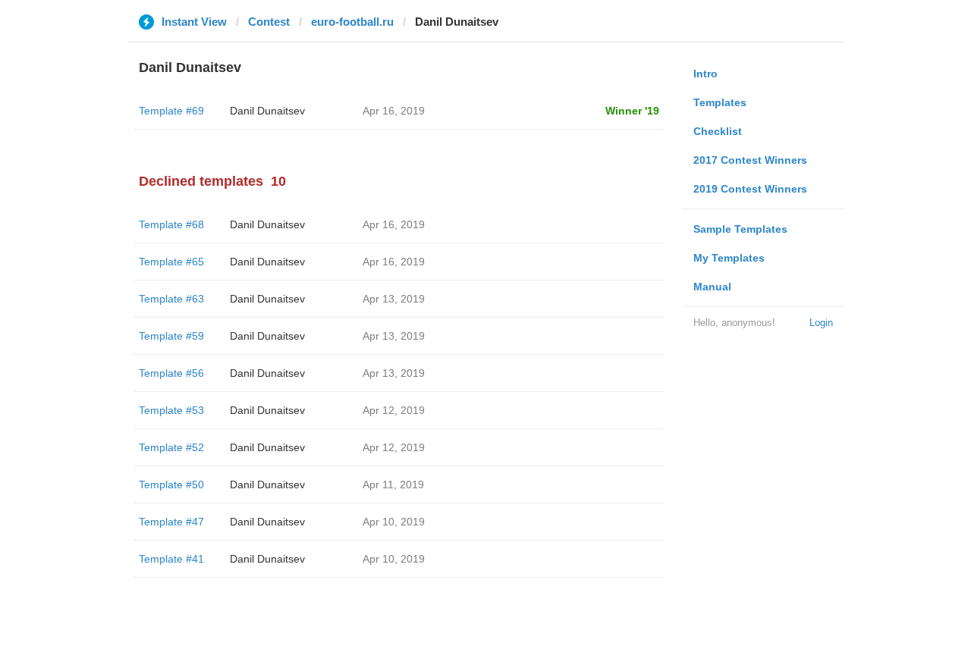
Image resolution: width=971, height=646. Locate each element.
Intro (705, 73)
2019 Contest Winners (750, 189)
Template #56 (171, 373)
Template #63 (171, 299)
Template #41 (171, 559)
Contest (269, 21)
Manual (712, 287)
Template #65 (171, 262)
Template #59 (171, 336)
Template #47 (171, 522)
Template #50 (171, 484)
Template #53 (171, 410)
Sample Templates (740, 229)
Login (821, 322)
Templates (719, 102)
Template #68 (171, 224)
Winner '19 (632, 111)
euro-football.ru (352, 21)
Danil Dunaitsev (267, 111)
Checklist (717, 131)
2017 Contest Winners (750, 160)
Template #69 (171, 111)
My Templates (729, 258)
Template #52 (171, 447)
